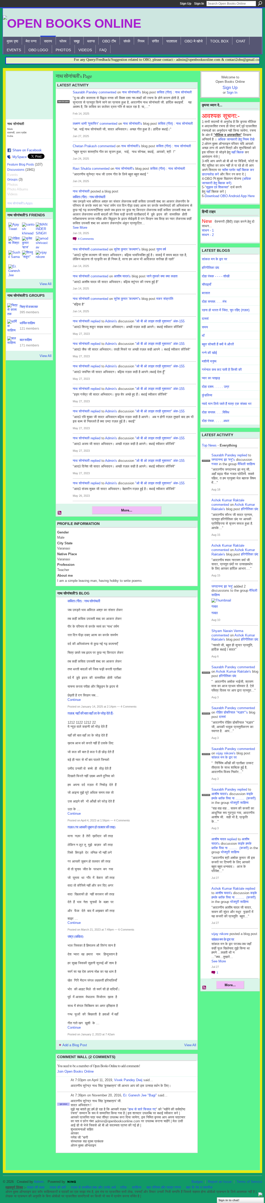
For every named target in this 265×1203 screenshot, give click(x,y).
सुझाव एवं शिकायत (217, 187)
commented (107, 92)
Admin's (111, 321)
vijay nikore (220, 934)
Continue (74, 700)
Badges (197, 1182)
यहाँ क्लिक (237, 152)
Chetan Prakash (85, 146)
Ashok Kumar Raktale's (233, 671)
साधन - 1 (208, 230)
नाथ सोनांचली (81, 191)
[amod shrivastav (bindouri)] (42, 242)
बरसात (206, 293)
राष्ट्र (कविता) (75, 936)
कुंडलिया (207, 395)
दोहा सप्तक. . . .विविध (215, 412)
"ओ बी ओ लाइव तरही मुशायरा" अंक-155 (160, 321)
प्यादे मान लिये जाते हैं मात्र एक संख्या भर (227, 404)
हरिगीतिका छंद (210, 268)
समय (205, 327)
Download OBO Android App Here (230, 196)
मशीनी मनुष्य (209, 361)
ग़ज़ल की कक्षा (36, 1187)
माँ (203, 336)
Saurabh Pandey (85, 92)
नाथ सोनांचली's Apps (20, 203)
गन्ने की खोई (209, 353)
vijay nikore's (225, 753)
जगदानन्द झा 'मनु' (222, 586)
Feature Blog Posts (20, 164)
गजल (214, 464)
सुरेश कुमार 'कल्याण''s (127, 249)
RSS (59, 513)
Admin (38, 1182)
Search (260, 3)
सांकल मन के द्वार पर (214, 259)
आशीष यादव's (122, 276)
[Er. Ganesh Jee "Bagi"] (14, 270)
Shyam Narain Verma (227, 631)
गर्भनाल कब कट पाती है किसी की (222, 370)
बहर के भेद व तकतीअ (199, 1187)
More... (126, 510)
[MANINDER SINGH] (42, 228)
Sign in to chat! (228, 1200)
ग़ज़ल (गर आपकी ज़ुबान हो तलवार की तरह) (91, 827)
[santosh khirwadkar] (28, 228)
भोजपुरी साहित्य (239, 803)
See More (80, 227)
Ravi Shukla (82, 168)
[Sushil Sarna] (14, 256)
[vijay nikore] (42, 256)
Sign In (199, 3)
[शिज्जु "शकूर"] (28, 256)
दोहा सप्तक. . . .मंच (214, 301)
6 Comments (126, 929)
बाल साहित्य (26, 339)
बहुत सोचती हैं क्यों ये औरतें (218, 344)
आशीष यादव (218, 839)
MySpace (19, 157)
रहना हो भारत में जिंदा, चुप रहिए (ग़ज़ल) (225, 310)
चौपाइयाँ (206, 284)
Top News (209, 445)
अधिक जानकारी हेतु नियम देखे (236, 139)
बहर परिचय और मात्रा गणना (163, 1187)
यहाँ (208, 192)
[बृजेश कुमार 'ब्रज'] (28, 242)
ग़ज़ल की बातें (58, 1187)
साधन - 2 (208, 235)
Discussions (15, 170)
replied (95, 321)
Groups (12, 179)
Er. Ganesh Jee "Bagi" (140, 1095)
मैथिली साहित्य (246, 464)
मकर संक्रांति (164, 299)
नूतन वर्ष (161, 249)
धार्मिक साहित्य (27, 323)
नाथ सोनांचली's (131, 92)
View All (45, 284)
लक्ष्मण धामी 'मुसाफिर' (86, 123)
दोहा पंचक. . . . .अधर (215, 421)
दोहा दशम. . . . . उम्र (215, 387)
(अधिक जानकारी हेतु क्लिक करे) (226, 181)
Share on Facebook (27, 150)
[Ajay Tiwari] (14, 228)
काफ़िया (136, 1187)
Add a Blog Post (74, 1045)
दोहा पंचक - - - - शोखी (216, 276)
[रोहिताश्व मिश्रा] (14, 242)
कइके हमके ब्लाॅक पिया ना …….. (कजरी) (233, 796)
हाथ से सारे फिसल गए (142, 1109)
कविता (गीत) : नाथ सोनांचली (174, 92)
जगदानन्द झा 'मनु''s (223, 460)
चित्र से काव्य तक (29, 306)
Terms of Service (249, 1182)
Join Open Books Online (75, 1071)
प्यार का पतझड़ (211, 378)
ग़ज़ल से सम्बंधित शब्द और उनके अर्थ (93, 1187)
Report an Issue (220, 1182)
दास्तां (205, 319)
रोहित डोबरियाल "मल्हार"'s (232, 712)
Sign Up (185, 3)
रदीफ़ (123, 1187)
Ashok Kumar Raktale (227, 500)
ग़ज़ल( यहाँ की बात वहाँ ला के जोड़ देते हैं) (90, 713)
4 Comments (129, 706)
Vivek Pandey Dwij (128, 1080)
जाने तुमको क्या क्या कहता (162, 276)
